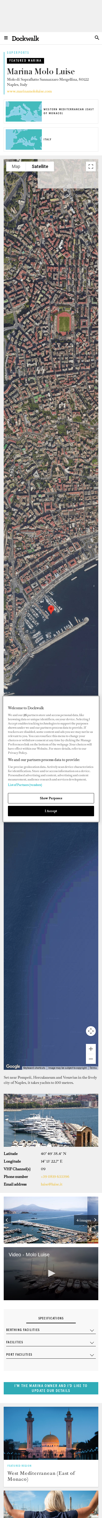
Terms (93, 1068)
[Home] (25, 38)
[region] (50, 759)
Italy (48, 139)
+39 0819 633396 (55, 1176)
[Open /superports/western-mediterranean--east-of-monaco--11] (24, 120)
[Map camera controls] (91, 1031)
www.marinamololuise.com (29, 91)
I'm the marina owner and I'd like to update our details (51, 1388)
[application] (51, 1273)
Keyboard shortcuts (34, 1068)
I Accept (51, 811)
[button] (51, 609)
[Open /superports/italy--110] (24, 148)
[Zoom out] (91, 1059)
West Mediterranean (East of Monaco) (41, 1476)
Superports (18, 53)
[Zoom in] (91, 1049)
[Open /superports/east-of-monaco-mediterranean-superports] (51, 1433)
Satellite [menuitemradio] (40, 166)
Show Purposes (51, 798)
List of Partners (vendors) (25, 785)
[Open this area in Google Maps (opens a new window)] (13, 1066)
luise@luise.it (51, 1184)
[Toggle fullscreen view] (91, 166)
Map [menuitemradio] (16, 166)
